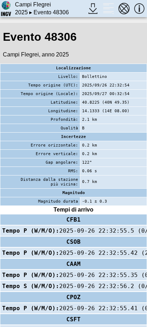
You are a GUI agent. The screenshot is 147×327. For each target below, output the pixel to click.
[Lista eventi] (108, 8)
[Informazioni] (139, 8)
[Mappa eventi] (124, 8)
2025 (21, 12)
